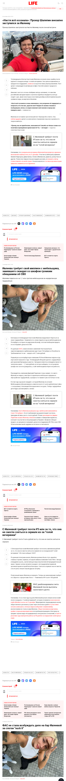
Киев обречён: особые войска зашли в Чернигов (52, 706)
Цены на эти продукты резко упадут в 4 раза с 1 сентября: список (52, 518)
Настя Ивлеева (19, 639)
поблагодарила (16, 119)
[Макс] (22, 223)
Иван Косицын (15, 641)
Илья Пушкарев (16, 184)
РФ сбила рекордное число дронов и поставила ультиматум (32, 714)
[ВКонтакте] (30, 223)
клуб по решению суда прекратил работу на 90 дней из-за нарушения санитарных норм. (36, 615)
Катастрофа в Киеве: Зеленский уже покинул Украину (11, 257)
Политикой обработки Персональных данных (43, 8)
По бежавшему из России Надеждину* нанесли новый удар (12, 249)
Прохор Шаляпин (33, 73)
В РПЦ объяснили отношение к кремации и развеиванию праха (32, 510)
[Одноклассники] (34, 223)
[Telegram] (26, 223)
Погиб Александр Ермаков (32, 256)
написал (30, 84)
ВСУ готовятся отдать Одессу (51, 256)
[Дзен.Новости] (19, 223)
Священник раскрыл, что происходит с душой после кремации (52, 249)
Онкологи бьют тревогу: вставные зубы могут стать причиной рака (32, 518)
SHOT (20, 349)
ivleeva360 (24, 332)
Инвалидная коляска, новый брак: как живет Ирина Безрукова (33, 249)
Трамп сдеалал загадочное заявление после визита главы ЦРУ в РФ (52, 714)
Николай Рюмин (16, 445)
